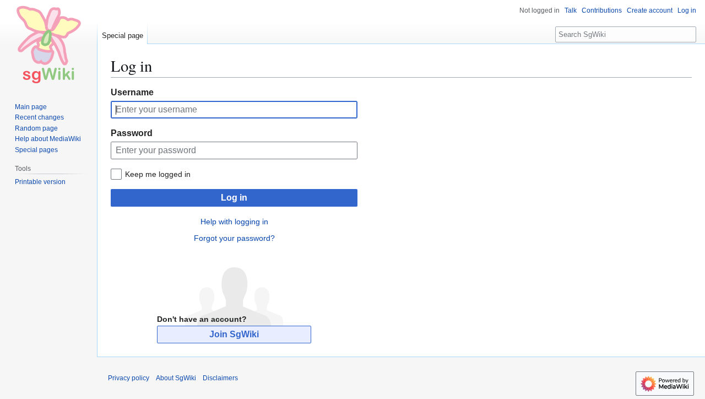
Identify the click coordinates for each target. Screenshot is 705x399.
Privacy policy (128, 378)
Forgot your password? (234, 238)
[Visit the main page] (48, 44)
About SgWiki (176, 378)
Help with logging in (234, 221)
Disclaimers (220, 378)
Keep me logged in (158, 174)
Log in (234, 197)
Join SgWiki (234, 334)
